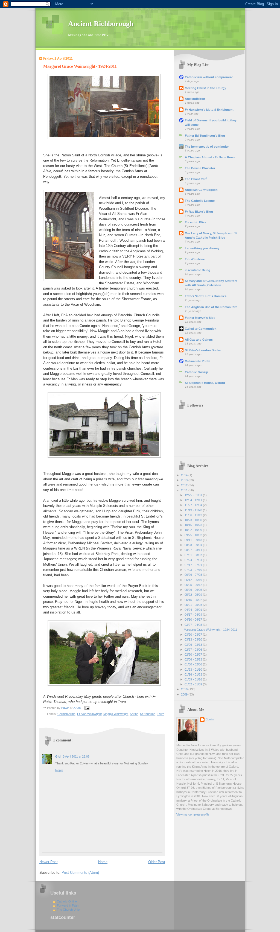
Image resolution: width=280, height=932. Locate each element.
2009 (184, 694)
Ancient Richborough (100, 24)
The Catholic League (200, 200)
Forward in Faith (67, 905)
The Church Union (69, 909)
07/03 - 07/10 (194, 569)
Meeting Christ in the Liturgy (205, 88)
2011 (184, 490)
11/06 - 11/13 (194, 515)
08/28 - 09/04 (194, 545)
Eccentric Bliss (195, 222)
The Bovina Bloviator (200, 168)
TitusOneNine (195, 259)
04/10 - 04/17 (194, 619)
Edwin (210, 719)
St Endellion (147, 713)
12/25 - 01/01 (194, 495)
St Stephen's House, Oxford (205, 382)
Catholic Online (67, 901)
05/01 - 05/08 (194, 604)
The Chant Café (196, 179)
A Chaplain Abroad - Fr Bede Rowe (210, 157)
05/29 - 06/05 (194, 589)
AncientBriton (195, 98)
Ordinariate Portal (197, 361)
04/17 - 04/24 (194, 614)
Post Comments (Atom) (80, 872)
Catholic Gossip (196, 372)
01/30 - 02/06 (194, 664)
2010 (184, 689)
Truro (160, 713)
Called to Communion (201, 328)
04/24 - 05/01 (194, 609)
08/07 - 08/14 (194, 549)
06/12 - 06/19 (194, 580)
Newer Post (48, 862)
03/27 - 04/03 (194, 624)
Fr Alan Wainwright (89, 713)
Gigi (58, 756)
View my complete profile (192, 814)
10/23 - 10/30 (194, 520)
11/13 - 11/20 (194, 510)
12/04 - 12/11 (194, 500)
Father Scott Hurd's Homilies (205, 296)
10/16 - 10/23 (194, 525)
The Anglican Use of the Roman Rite (211, 307)
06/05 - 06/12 (194, 584)
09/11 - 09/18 (194, 540)
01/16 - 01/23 (194, 674)
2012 (184, 485)
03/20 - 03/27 (194, 634)
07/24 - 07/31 (194, 560)
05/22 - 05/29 (194, 594)
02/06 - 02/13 (194, 659)
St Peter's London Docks (203, 350)
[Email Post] (86, 707)
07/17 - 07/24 (194, 564)
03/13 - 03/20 (194, 639)
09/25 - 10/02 (194, 535)
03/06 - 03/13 (194, 644)
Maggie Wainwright (115, 713)
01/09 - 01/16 (194, 679)
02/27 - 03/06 (194, 649)
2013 (184, 480)
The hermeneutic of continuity (207, 146)
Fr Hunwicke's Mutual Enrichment (209, 109)
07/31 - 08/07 (194, 555)
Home (102, 862)
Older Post (156, 862)
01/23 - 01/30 (194, 669)
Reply (59, 770)
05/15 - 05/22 (194, 599)
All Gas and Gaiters (199, 339)
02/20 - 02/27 (194, 654)
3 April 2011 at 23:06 (76, 756)
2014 (184, 475)
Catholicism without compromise (209, 77)
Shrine (134, 713)
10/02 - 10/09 (194, 529)
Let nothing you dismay (202, 248)
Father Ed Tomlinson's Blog (205, 135)
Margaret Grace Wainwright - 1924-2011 (210, 629)
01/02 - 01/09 (194, 684)
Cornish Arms (66, 713)
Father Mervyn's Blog (200, 317)
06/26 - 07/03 (194, 574)
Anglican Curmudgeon (201, 189)
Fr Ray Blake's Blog (199, 211)
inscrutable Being (197, 270)
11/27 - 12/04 (194, 505)
